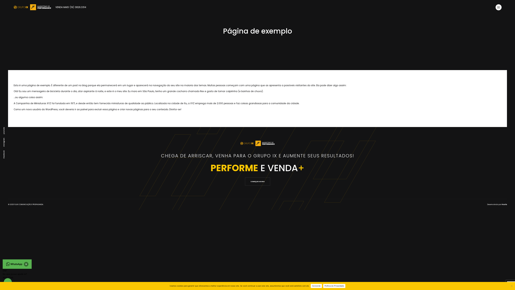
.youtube (4, 131)
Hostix (504, 204)
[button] (26, 264)
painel (84, 109)
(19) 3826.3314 (73, 7)
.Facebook (4, 154)
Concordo (316, 286)
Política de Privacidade (334, 286)
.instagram (4, 142)
